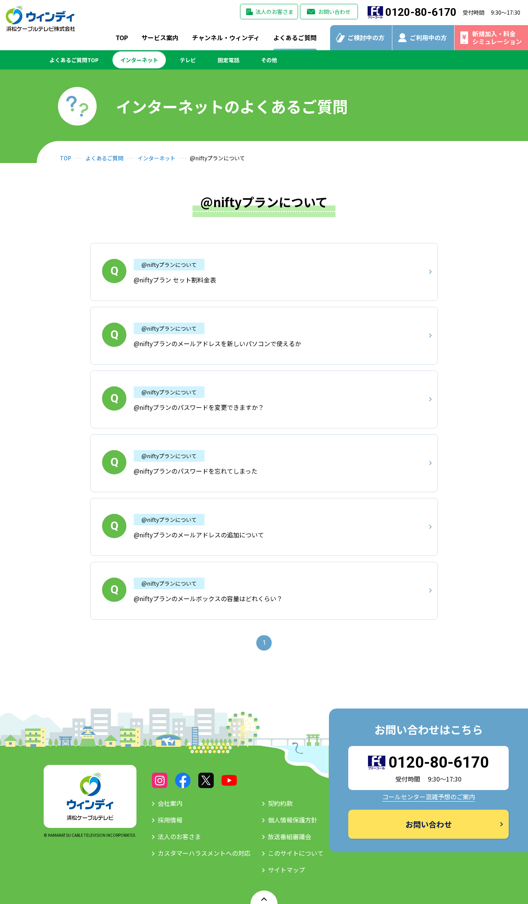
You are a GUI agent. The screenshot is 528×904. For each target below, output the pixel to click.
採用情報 (170, 819)
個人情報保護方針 (292, 819)
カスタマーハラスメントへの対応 (204, 853)
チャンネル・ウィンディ (226, 37)
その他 (269, 60)
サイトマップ (286, 869)
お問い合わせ (334, 11)
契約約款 (280, 803)
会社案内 (170, 803)
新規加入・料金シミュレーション (497, 37)
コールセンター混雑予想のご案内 (428, 796)
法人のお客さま (274, 11)
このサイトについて (296, 853)
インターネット (139, 60)
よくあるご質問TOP (74, 60)
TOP (122, 37)
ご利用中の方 (428, 37)
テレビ (188, 60)
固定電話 (228, 60)
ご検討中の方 (366, 37)
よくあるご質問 (295, 37)
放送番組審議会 (289, 836)
